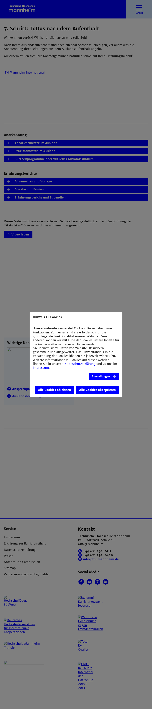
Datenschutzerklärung (79, 364)
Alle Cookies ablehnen (54, 390)
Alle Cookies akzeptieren (97, 390)
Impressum (41, 368)
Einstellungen (101, 376)
